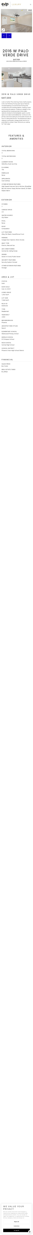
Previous (4, 35)
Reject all (16, 1221)
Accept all (16, 1230)
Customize (16, 1226)
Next (9, 35)
